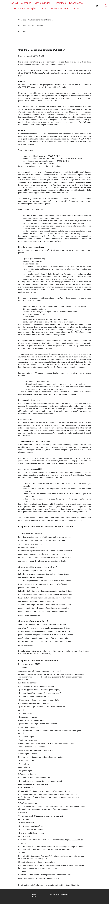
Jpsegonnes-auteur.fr (26, 671)
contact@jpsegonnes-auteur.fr (71, 840)
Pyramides (60, 2)
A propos (26, 2)
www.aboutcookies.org (42, 653)
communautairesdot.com (36, 309)
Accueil (14, 2)
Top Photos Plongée (24, 8)
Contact (43, 8)
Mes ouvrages (42, 2)
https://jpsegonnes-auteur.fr (55, 64)
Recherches (76, 2)
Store (76, 8)
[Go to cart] (106, 5)
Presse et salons (60, 8)
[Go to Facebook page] (97, 6)
